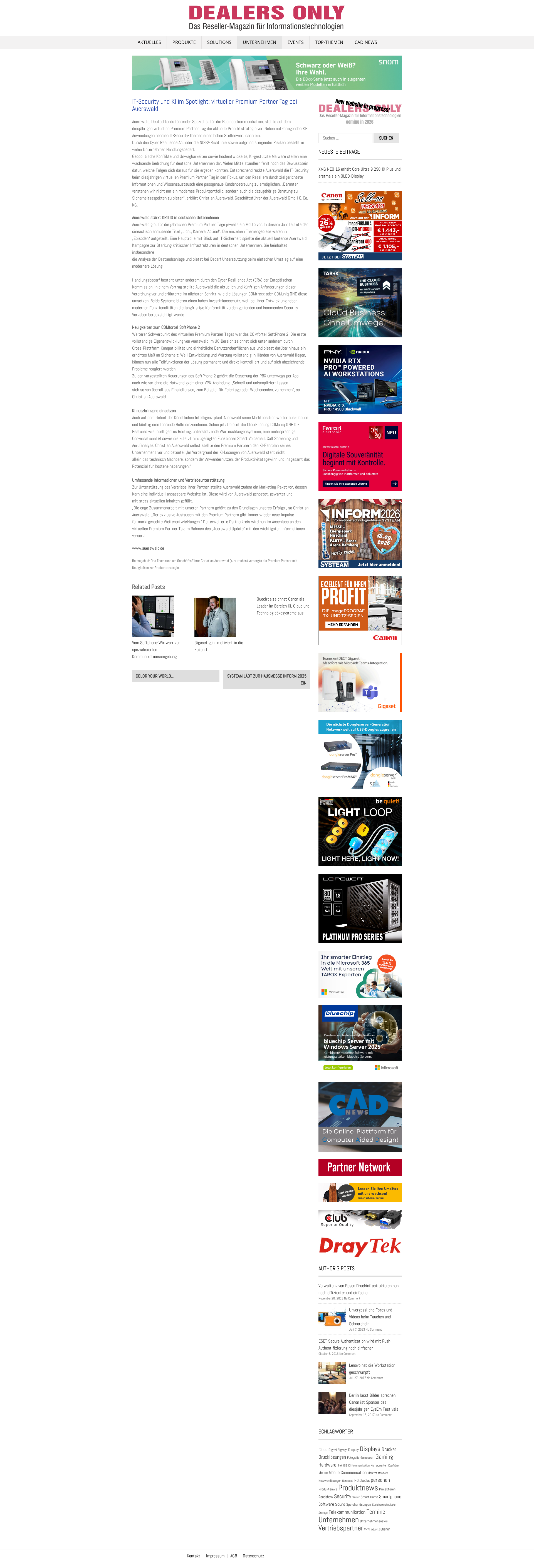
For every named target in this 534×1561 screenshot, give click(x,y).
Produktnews (358, 1487)
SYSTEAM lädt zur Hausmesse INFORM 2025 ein (266, 679)
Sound (340, 1504)
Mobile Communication (348, 1472)
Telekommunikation (347, 1512)
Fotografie (353, 1457)
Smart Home (369, 1497)
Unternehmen (259, 42)
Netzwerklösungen (329, 1480)
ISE (345, 1465)
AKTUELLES (149, 42)
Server (356, 1497)
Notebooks (362, 1480)
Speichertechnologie (383, 1505)
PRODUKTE (184, 42)
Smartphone (390, 1496)
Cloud (322, 1449)
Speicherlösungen (358, 1504)
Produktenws (327, 1489)
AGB (233, 1556)
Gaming (384, 1456)
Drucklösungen (332, 1457)
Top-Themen (329, 42)
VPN (367, 1529)
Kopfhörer (393, 1465)
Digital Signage (337, 1450)
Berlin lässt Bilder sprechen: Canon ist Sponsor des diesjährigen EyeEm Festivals (373, 1402)
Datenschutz (253, 1556)
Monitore (383, 1473)
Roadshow (325, 1496)
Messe (323, 1472)
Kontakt (193, 1556)
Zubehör (384, 1529)
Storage (323, 1513)
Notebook (347, 1481)
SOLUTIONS (219, 42)
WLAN (374, 1529)
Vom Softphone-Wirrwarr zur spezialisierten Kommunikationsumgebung (156, 649)
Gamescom (367, 1457)
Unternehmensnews (374, 1521)
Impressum (215, 1556)
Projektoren (387, 1489)
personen (380, 1479)
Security (342, 1496)
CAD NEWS (366, 42)
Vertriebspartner (340, 1528)
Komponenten (379, 1465)
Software (326, 1504)
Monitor (372, 1473)
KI (349, 1465)
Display (353, 1449)
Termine (376, 1512)
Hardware (327, 1465)
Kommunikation (361, 1465)
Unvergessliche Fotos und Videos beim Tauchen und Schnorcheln (370, 1317)
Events (296, 42)
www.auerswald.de (148, 548)
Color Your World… (155, 676)
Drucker (389, 1449)
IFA (339, 1465)
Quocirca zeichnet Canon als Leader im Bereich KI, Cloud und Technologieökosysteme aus (283, 606)
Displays (370, 1449)
